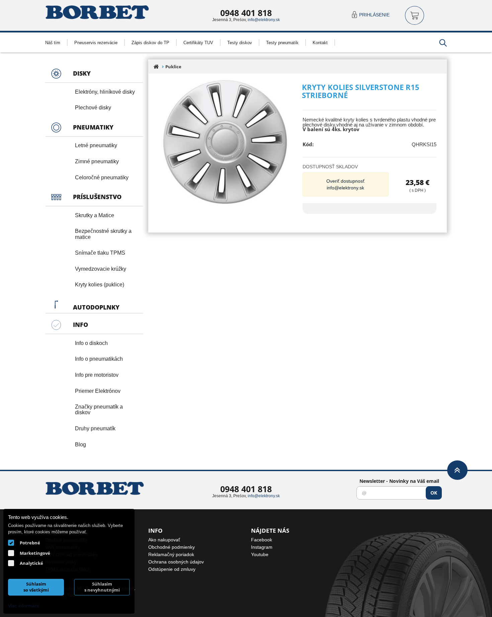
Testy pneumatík (282, 42)
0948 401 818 (246, 12)
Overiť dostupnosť (345, 181)
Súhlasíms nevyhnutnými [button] (102, 587)
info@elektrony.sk (264, 19)
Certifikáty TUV (198, 42)
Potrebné (30, 543)
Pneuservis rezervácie (95, 42)
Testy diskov (239, 42)
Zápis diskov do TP (150, 42)
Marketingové (35, 553)
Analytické (31, 563)
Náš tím (52, 42)
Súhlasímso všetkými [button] (36, 587)
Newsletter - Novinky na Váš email (399, 481)
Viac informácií (23, 605)
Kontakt (320, 42)
